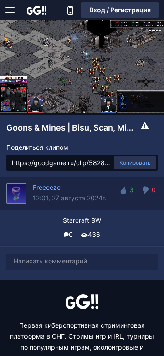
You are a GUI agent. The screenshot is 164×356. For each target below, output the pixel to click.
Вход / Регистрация (120, 10)
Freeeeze (47, 187)
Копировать (135, 162)
